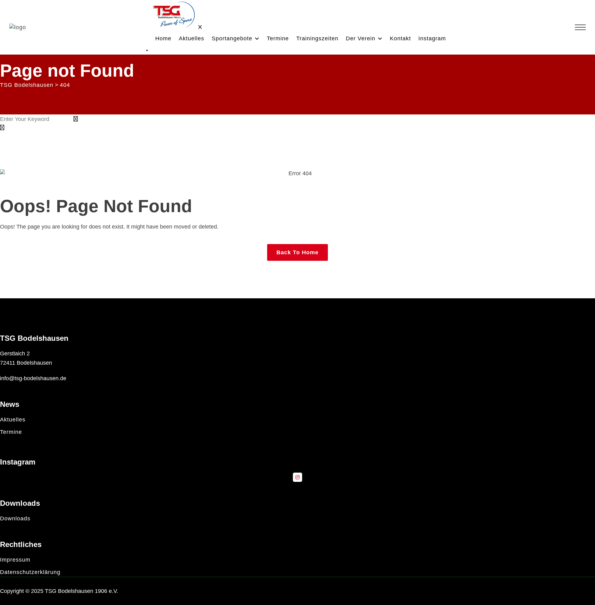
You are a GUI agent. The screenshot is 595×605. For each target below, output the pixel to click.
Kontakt (400, 38)
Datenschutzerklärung (30, 572)
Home (163, 38)
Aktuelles (191, 38)
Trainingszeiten (317, 38)
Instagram (432, 38)
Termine (278, 38)
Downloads (15, 518)
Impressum (15, 560)
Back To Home (297, 252)
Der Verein (360, 38)
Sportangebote (232, 38)
